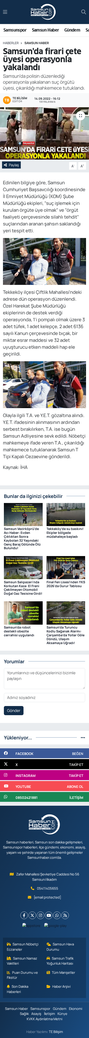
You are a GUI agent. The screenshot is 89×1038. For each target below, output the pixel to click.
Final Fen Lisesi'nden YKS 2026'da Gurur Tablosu (66, 584)
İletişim (49, 1013)
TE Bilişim (56, 1031)
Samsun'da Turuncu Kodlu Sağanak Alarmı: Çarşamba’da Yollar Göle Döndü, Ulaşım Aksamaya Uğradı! (65, 635)
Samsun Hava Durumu (60, 946)
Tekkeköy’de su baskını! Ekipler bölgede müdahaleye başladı (65, 533)
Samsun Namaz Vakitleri (22, 961)
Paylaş (14, 165)
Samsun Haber (45, 30)
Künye (62, 1013)
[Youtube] (48, 915)
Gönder (13, 710)
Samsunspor (14, 30)
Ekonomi (75, 1008)
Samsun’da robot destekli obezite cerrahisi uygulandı (19, 631)
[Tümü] (83, 737)
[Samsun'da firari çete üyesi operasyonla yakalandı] (44, 133)
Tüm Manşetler (63, 972)
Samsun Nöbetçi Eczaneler (23, 946)
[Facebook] (24, 915)
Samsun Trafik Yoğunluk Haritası (60, 961)
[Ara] (83, 12)
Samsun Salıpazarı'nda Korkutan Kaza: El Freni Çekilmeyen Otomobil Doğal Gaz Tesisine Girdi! (23, 588)
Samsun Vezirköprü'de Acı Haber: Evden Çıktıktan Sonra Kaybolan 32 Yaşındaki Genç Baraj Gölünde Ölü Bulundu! (22, 538)
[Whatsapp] (57, 915)
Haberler (11, 43)
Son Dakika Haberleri (18, 989)
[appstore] (31, 926)
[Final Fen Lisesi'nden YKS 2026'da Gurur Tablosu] (66, 567)
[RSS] (65, 915)
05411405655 (47, 888)
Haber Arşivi (61, 986)
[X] (32, 915)
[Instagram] (40, 915)
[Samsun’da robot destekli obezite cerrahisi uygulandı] (23, 612)
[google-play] (55, 926)
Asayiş (36, 1013)
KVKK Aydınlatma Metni (44, 1019)
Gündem (72, 30)
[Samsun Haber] (43, 12)
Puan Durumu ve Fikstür (22, 975)
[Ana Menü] (5, 12)
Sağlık (24, 1013)
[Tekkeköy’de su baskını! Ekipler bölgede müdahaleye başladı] (66, 514)
